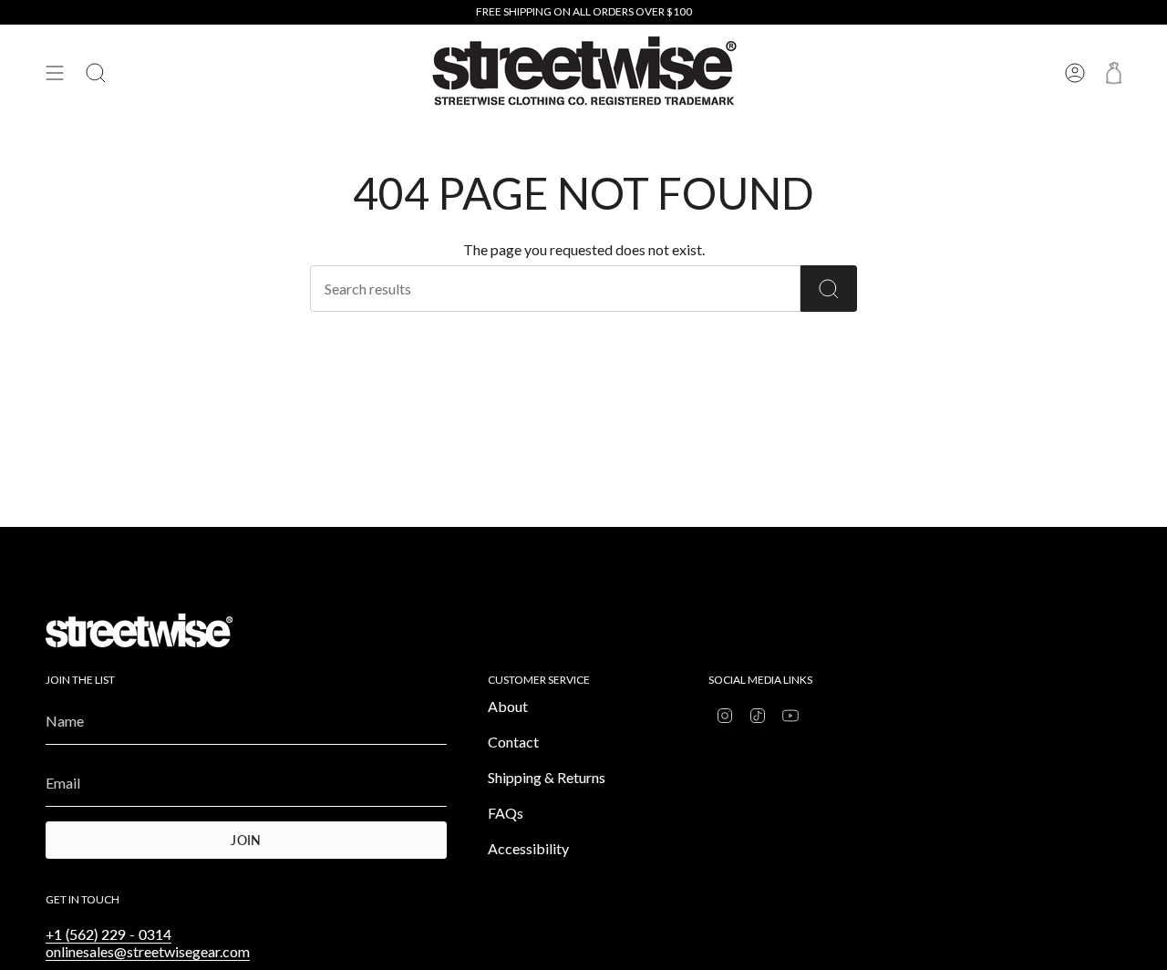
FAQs (505, 812)
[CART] (1113, 73)
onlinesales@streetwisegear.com (148, 951)
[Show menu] (54, 73)
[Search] (828, 288)
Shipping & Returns (546, 777)
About (508, 706)
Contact (513, 741)
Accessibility (528, 848)
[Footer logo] (139, 630)
